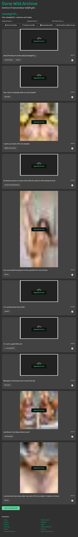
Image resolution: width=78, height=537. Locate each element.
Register (43, 522)
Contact (43, 529)
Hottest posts (45, 520)
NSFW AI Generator (47, 531)
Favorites (7, 527)
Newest (6, 524)
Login (42, 524)
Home (6, 520)
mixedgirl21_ (10, 13)
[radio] (11, 25)
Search (6, 529)
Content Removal (46, 527)
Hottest (6, 522)
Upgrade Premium (9, 531)
